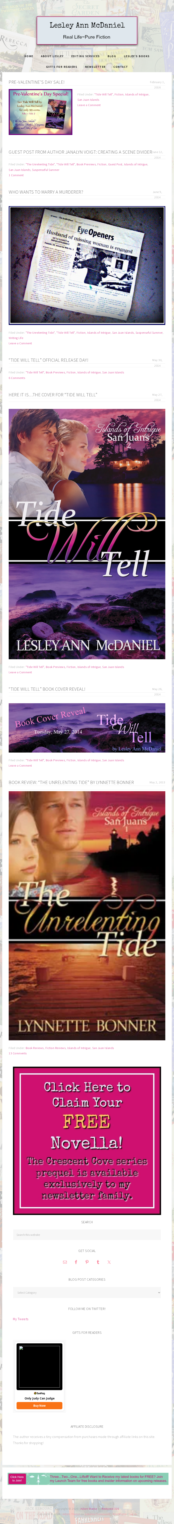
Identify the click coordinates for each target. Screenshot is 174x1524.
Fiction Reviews (55, 1048)
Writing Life (16, 338)
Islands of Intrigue (137, 94)
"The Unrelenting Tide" (40, 164)
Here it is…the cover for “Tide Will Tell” (53, 395)
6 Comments (17, 378)
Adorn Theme (71, 1514)
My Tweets (20, 1319)
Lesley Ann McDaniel (87, 31)
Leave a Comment (89, 105)
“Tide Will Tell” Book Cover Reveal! (47, 689)
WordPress (119, 1514)
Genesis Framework (97, 1514)
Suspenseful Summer (45, 170)
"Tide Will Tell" (103, 94)
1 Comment (16, 175)
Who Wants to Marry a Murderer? (46, 192)
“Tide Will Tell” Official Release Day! (48, 360)
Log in (133, 1514)
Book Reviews (35, 1048)
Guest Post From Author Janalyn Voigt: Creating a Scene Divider (80, 152)
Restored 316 (110, 1509)
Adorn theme (88, 1509)
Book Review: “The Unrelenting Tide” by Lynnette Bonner (71, 782)
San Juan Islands (88, 100)
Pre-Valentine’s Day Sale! (37, 82)
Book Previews (86, 164)
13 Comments (18, 1053)
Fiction (119, 94)
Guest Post (115, 164)
